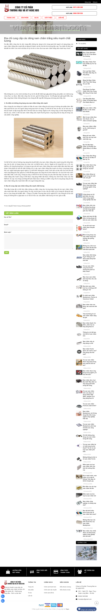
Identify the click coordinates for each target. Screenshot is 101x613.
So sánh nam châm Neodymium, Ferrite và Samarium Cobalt (90, 297)
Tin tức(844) (82, 43)
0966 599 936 (78, 13)
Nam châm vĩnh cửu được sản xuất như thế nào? (90, 306)
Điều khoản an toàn (65, 590)
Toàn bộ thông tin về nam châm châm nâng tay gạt (89, 315)
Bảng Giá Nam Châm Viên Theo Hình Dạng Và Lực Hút (89, 82)
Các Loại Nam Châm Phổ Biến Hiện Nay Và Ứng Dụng (89, 72)
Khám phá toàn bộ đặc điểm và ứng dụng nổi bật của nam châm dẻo (90, 218)
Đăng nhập (88, 2)
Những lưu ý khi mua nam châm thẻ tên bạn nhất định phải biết (89, 247)
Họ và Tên (7, 217)
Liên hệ (30, 595)
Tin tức (6, 206)
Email (6, 224)
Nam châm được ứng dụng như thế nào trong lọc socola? (89, 166)
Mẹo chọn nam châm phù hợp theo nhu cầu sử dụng (89, 278)
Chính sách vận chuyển (50, 590)
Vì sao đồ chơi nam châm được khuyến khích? (89, 227)
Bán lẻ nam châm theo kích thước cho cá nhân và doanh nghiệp (90, 118)
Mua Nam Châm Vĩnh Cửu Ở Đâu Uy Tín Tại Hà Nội (89, 63)
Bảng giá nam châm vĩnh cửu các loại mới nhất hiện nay (89, 137)
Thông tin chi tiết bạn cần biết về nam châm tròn (89, 334)
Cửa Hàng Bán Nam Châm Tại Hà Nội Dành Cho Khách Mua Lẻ (90, 100)
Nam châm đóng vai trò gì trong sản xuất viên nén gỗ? (89, 175)
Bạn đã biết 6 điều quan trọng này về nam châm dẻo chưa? (89, 512)
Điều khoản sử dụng (65, 587)
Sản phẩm (31, 590)
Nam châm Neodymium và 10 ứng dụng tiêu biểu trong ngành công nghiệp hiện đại (90, 415)
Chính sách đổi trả (49, 592)
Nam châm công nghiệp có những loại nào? (89, 503)
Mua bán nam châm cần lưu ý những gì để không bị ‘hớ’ (89, 288)
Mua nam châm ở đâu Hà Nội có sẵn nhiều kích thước (89, 109)
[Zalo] (3, 596)
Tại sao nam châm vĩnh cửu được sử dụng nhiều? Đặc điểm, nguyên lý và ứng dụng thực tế (88, 394)
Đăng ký (95, 2)
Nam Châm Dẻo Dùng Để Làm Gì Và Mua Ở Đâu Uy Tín (89, 157)
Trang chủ (31, 587)
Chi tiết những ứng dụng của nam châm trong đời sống (89, 436)
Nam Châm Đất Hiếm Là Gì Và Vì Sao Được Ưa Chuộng (89, 54)
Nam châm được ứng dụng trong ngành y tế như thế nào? (89, 372)
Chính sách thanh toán (50, 587)
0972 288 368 (78, 7)
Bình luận (7, 232)
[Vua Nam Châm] (22, 7)
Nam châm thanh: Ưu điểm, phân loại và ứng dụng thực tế (89, 324)
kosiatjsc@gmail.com (85, 599)
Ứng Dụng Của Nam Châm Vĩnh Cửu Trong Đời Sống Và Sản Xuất (90, 91)
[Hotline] (3, 587)
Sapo (67, 609)
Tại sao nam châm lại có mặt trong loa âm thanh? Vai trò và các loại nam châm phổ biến (89, 448)
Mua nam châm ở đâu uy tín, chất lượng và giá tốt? (89, 128)
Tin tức (30, 592)
